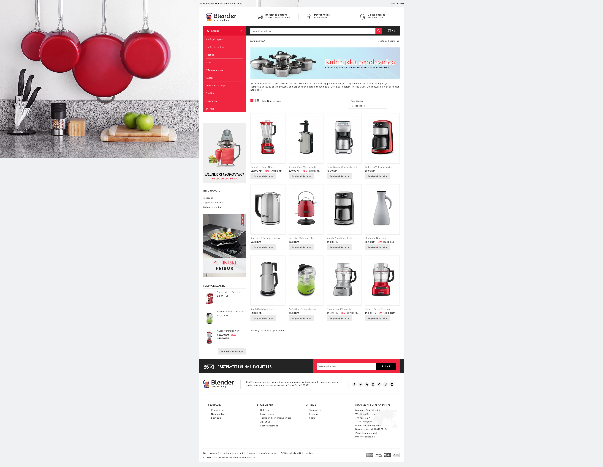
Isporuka (208, 197)
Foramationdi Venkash (339, 309)
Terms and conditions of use (276, 417)
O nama (251, 453)
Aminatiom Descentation (230, 311)
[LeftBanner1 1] (224, 245)
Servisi (210, 108)
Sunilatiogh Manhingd (262, 309)
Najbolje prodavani (233, 453)
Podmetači (212, 100)
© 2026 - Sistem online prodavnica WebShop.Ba (229, 457)
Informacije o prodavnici (372, 405)
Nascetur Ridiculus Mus (302, 238)
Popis (257, 101)
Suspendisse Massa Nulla (302, 167)
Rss (366, 384)
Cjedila (210, 93)
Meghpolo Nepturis (375, 238)
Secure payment (269, 425)
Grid (252, 101)
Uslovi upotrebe (268, 453)
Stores (313, 417)
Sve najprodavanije (232, 351)
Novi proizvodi (211, 453)
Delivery (264, 410)
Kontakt (309, 453)
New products (219, 413)
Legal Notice (267, 413)
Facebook (354, 384)
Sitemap (313, 413)
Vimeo (385, 384)
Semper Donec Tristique (378, 309)
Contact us (315, 410)
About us (265, 421)
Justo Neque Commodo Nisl (342, 167)
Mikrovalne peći (215, 70)
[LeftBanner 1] (224, 153)
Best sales (217, 417)
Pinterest (379, 384)
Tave (208, 62)
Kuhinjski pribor (215, 47)
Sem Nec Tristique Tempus (265, 238)
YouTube (373, 384)
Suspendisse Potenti (228, 292)
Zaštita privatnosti (290, 453)
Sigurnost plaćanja (213, 202)
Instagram (391, 384)
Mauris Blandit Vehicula (339, 238)
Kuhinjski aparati (224, 39)
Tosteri (210, 77)
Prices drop (217, 410)
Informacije (211, 190)
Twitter (360, 384)
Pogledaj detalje (263, 176)
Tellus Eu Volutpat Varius (379, 167)
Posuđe (210, 54)
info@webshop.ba (365, 436)
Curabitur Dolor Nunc (229, 330)
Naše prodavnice (212, 207)
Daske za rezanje (215, 85)
